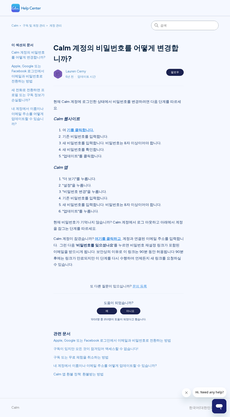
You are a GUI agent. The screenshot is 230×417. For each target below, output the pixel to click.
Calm (14, 25)
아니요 (130, 311)
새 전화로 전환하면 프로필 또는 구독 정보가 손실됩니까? (27, 95)
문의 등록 (140, 286)
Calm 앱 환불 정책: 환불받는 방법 (78, 374)
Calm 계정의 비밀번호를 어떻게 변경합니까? (28, 55)
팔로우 (175, 72)
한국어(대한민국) (202, 408)
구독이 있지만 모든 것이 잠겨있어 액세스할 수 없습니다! (95, 349)
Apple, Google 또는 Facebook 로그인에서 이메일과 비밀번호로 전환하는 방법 (27, 73)
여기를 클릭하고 (108, 239)
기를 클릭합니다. (80, 130)
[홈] (26, 8)
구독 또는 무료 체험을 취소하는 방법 (80, 357)
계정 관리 (55, 25)
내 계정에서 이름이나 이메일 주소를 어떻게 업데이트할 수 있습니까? (27, 116)
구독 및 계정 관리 (34, 25)
